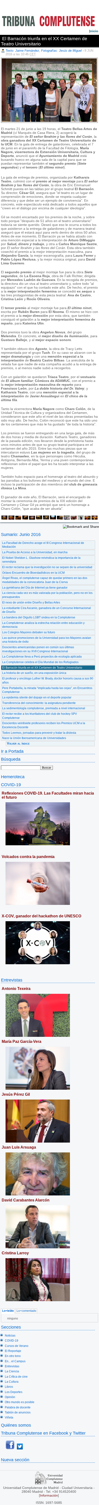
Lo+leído (8, 1311)
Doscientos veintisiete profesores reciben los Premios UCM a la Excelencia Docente (43, 725)
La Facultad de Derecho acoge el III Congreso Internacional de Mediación (43, 545)
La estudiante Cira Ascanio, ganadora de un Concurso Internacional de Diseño (46, 610)
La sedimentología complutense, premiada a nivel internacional (43, 708)
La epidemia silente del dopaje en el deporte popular (36, 697)
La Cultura (12, 1381)
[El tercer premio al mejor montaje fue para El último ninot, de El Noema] (17, 518)
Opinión (10, 1397)
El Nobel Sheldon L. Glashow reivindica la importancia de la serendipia (41, 560)
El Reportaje (13, 1351)
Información (49, 1495)
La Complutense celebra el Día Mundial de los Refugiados (40, 662)
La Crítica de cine (16, 1376)
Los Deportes (13, 1392)
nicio (93, 31)
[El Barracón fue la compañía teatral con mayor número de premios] (66, 518)
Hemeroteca (13, 776)
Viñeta (9, 1417)
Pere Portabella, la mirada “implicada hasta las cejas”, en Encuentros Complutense (47, 690)
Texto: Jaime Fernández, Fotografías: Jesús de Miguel (44, 50)
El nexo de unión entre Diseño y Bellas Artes (31, 602)
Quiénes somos (16, 1425)
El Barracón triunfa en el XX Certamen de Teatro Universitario (42, 667)
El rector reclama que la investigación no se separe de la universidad (47, 567)
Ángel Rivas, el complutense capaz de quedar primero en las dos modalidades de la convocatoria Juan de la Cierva (44, 580)
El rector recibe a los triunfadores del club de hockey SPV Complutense (39, 716)
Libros (9, 1386)
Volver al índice (18, 743)
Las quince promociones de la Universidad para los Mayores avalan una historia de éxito (46, 640)
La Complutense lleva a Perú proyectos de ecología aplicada (42, 656)
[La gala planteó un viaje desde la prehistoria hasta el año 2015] (59, 518)
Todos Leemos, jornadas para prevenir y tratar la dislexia (39, 732)
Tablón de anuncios (18, 1412)
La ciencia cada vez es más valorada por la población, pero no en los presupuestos (47, 595)
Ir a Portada (12, 751)
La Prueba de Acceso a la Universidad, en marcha (35, 552)
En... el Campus (15, 1361)
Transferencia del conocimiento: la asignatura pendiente (39, 703)
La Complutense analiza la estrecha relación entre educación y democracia (43, 625)
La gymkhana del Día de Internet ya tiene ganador (35, 587)
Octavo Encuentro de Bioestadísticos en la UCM (33, 572)
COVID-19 (11, 784)
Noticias (10, 1335)
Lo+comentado (26, 1311)
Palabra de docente (18, 1407)
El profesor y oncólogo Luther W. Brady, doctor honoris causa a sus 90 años (47, 680)
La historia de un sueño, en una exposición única (34, 673)
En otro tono (13, 1356)
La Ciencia (12, 1371)
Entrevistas (11, 980)
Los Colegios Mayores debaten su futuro (28, 632)
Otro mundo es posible (19, 1402)
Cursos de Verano (16, 1346)
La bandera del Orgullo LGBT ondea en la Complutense (38, 617)
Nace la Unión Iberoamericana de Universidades (34, 738)
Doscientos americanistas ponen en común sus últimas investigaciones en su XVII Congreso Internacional (38, 649)
